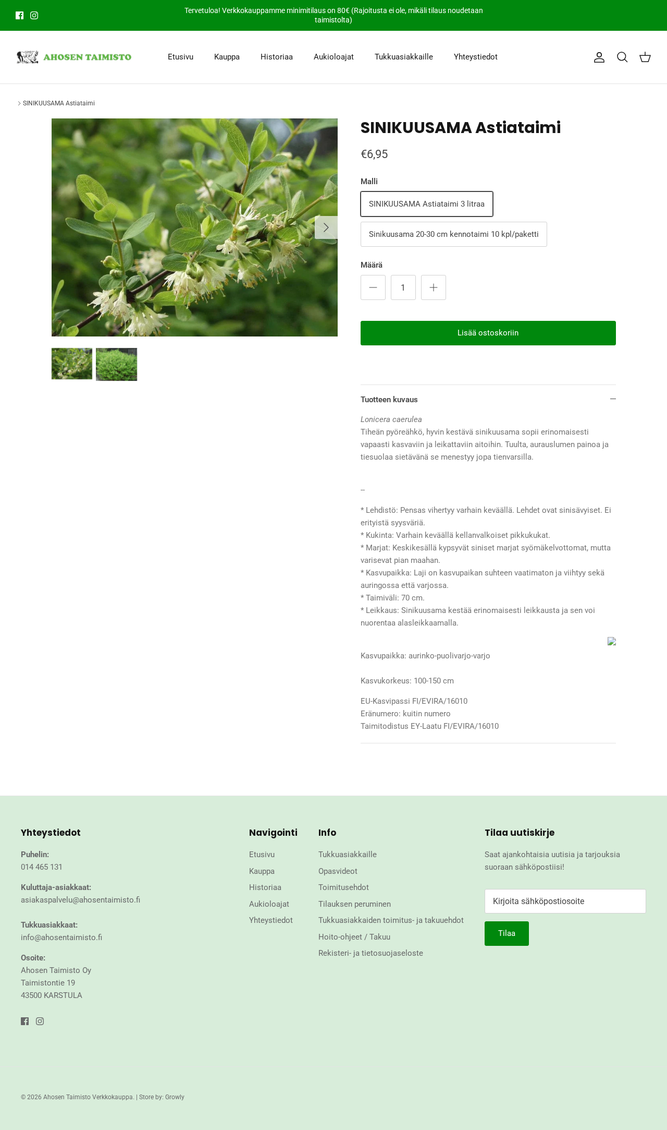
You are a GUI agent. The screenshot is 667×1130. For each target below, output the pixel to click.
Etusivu (180, 57)
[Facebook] (19, 15)
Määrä (371, 265)
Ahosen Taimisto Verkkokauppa (88, 1097)
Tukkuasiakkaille (404, 57)
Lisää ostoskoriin (488, 333)
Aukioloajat (334, 57)
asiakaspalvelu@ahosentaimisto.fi (80, 900)
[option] (195, 227)
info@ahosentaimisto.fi (61, 937)
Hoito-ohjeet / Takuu (354, 937)
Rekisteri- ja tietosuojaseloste (370, 953)
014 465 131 (42, 867)
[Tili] (597, 57)
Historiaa (277, 57)
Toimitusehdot (343, 887)
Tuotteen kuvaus (389, 399)
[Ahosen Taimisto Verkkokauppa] (74, 57)
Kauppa (227, 57)
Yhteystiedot (476, 57)
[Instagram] (34, 15)
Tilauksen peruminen (354, 904)
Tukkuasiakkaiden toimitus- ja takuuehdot (391, 920)
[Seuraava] (326, 227)
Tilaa (506, 933)
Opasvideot (337, 871)
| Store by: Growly (160, 1097)
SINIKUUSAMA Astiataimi (59, 103)
